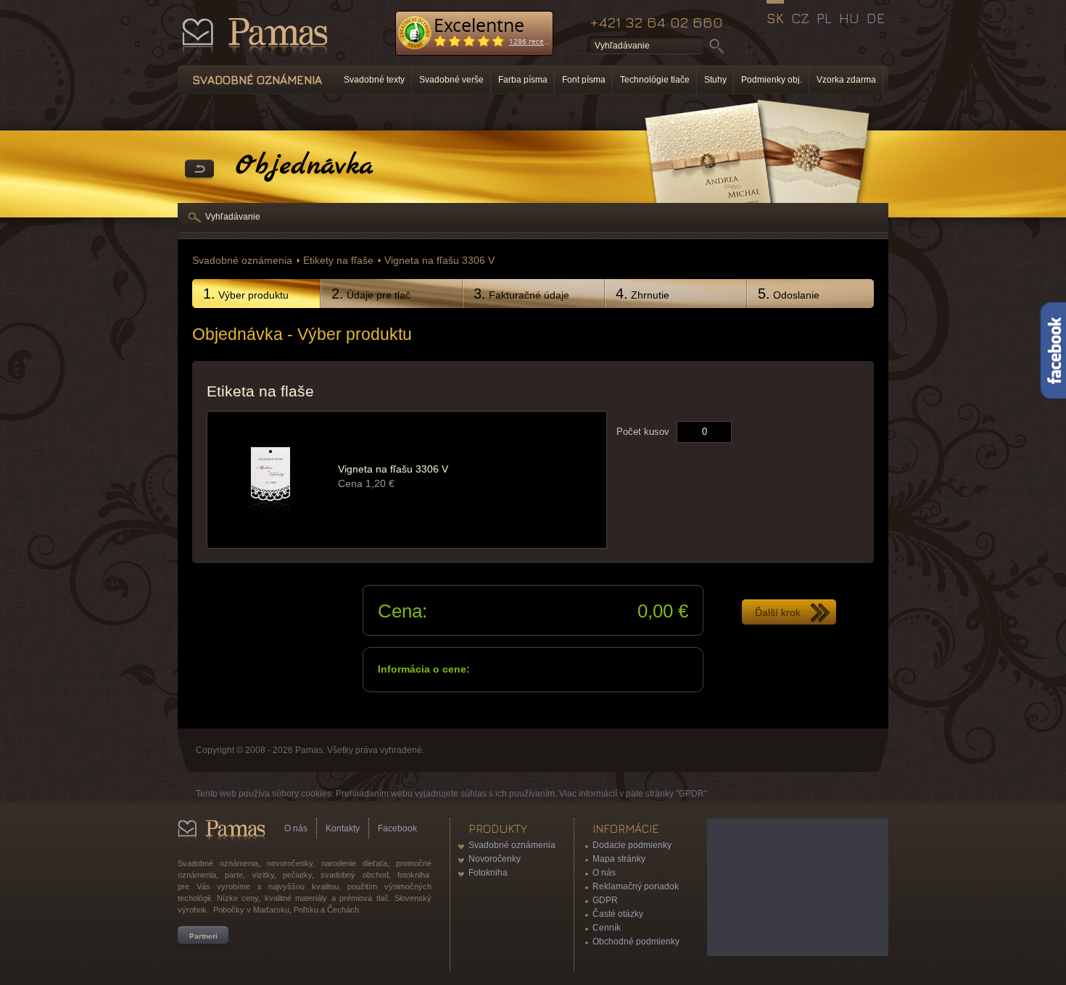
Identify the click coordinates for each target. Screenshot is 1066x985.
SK (775, 18)
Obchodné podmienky (635, 941)
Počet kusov (642, 431)
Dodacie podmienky (632, 845)
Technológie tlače (655, 80)
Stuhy (715, 80)
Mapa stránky (618, 859)
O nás (295, 828)
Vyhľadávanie (232, 217)
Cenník (606, 928)
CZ (800, 18)
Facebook (397, 828)
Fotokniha (488, 873)
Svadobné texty (374, 80)
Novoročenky (494, 859)
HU (849, 18)
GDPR (605, 900)
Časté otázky (617, 914)
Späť (199, 169)
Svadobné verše (451, 80)
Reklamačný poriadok (635, 886)
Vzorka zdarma (846, 80)
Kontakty (343, 828)
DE (876, 18)
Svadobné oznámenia (242, 260)
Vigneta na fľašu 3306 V (439, 260)
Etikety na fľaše (338, 260)
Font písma (584, 80)
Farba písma (523, 80)
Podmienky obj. (771, 80)
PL (824, 18)
